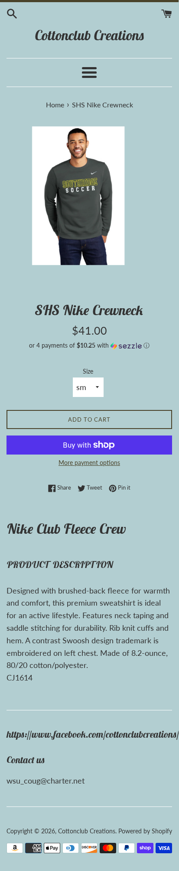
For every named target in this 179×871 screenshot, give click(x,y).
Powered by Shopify (145, 831)
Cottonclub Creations (89, 35)
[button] (89, 346)
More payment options (89, 462)
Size (88, 371)
